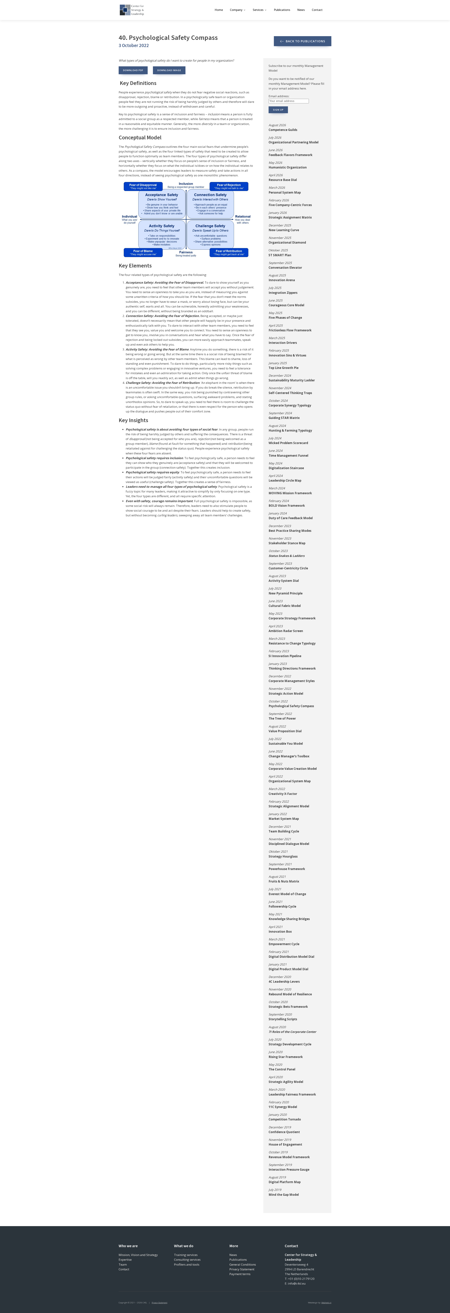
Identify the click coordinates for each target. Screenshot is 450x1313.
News (301, 10)
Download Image (169, 70)
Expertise (125, 1260)
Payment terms (239, 1274)
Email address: (279, 96)
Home (219, 10)
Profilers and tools (186, 1264)
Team (123, 1264)
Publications (282, 10)
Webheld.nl (326, 1302)
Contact (317, 10)
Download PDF (133, 70)
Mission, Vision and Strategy (138, 1255)
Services (258, 10)
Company (236, 10)
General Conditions (242, 1264)
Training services (186, 1255)
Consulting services (187, 1260)
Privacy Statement (241, 1269)
